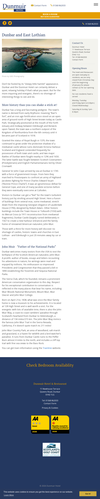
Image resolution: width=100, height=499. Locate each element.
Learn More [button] (9, 495)
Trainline (47, 348)
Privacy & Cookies (50, 407)
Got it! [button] (88, 494)
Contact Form (40, 5)
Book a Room (50, 15)
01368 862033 (91, 24)
